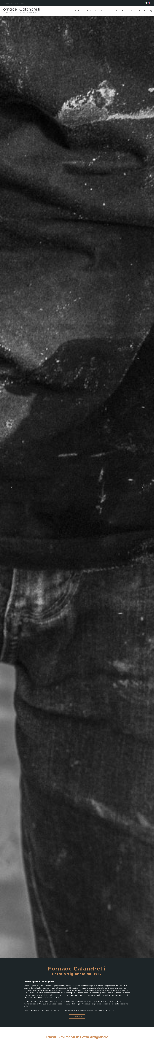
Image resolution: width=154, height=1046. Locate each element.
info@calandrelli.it (19, 3)
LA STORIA (77, 1016)
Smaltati (120, 11)
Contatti (142, 11)
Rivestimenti (106, 11)
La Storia (79, 11)
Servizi (130, 11)
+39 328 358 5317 (8, 3)
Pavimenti (91, 11)
